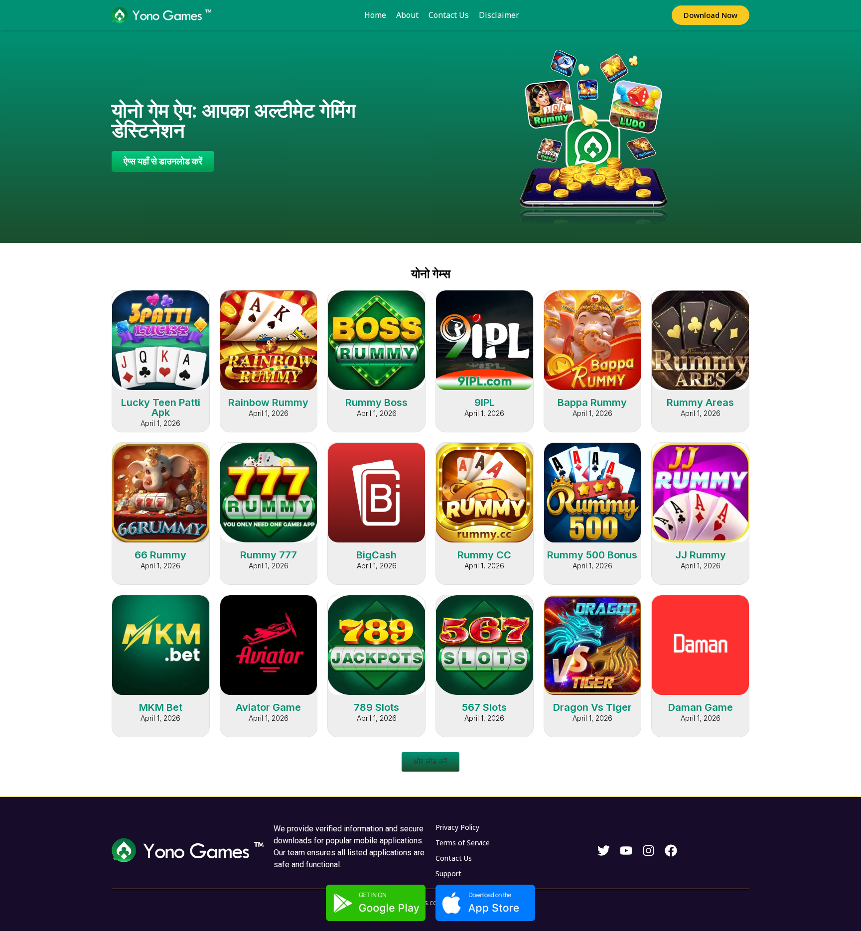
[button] (430, 762)
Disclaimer (499, 14)
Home (375, 14)
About (407, 14)
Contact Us (449, 14)
